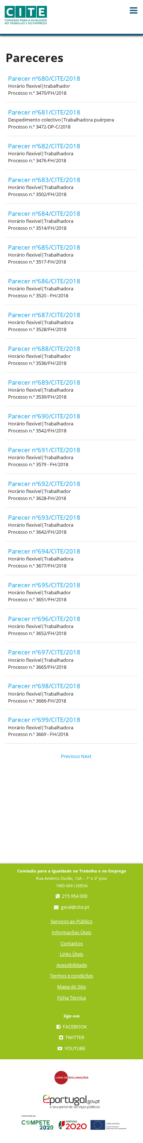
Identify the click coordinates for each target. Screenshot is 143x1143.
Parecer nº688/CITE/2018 (44, 348)
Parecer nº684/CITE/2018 (44, 213)
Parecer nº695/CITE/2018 (44, 585)
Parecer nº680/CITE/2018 (44, 78)
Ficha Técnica (71, 998)
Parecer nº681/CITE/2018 (44, 112)
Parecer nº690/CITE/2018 (44, 416)
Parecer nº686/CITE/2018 (44, 281)
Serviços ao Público (71, 921)
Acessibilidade (71, 965)
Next (84, 756)
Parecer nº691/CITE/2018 (44, 450)
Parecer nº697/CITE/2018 (44, 652)
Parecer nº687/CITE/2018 (44, 315)
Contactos (71, 943)
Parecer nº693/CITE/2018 (44, 517)
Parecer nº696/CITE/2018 (44, 618)
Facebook (74, 1027)
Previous (65, 756)
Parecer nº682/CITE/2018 (44, 146)
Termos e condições (71, 976)
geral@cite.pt (74, 907)
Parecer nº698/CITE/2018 (44, 686)
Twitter (74, 1037)
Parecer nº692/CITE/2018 (44, 483)
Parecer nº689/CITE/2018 (44, 382)
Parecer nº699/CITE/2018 (44, 719)
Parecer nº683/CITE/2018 (44, 179)
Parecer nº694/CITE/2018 (44, 551)
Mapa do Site (71, 987)
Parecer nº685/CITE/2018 (44, 247)
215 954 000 (74, 896)
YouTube (74, 1048)
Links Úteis (71, 954)
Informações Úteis (71, 932)
